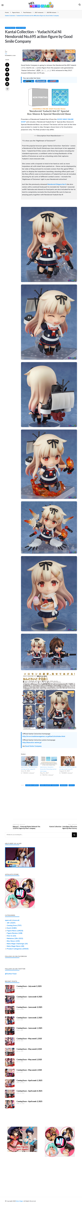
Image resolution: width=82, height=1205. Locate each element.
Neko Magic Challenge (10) (17, 944)
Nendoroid (63, 785)
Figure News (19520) (15, 931)
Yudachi (71, 785)
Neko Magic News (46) (15, 946)
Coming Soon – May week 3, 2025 (29, 1059)
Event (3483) (12, 928)
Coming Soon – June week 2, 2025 (29, 1017)
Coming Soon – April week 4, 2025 (29, 1091)
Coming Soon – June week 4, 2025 (29, 997)
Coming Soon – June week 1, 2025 (29, 1028)
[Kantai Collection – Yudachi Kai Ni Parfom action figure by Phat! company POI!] (29, 761)
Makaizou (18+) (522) (15, 938)
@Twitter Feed (10, 974)
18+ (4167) (11, 923)
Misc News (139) (13, 941)
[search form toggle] (79, 5)
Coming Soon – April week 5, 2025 (29, 1080)
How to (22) (11, 936)
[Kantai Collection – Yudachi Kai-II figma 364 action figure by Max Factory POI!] (67, 761)
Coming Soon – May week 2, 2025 (29, 1070)
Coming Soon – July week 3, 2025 (29, 986)
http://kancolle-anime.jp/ (32, 742)
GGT (6, 52)
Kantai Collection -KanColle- (49, 785)
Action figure (21, 27)
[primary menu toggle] (3, 5)
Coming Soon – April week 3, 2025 (29, 1101)
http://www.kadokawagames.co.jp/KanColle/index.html (43, 736)
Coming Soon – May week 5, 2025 (29, 1038)
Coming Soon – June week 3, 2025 (29, 1007)
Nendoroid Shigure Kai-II (57, 184)
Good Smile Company (33, 746)
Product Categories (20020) (17, 949)
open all (8, 920)
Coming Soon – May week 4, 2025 (29, 1049)
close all (16, 920)
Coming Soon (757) (14, 925)
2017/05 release (10, 27)
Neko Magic (19, 1201)
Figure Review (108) (14, 933)
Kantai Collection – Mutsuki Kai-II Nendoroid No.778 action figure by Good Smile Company (48, 769)
